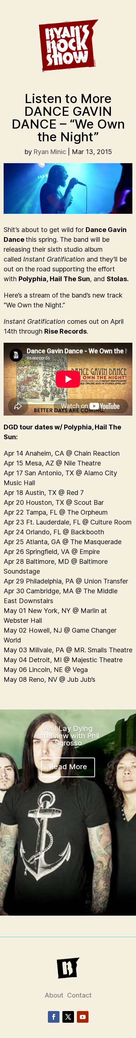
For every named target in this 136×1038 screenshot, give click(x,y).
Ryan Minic (50, 152)
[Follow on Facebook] (53, 1017)
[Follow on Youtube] (82, 1017)
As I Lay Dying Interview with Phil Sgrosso (68, 735)
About (54, 995)
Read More (68, 766)
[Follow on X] (68, 1017)
